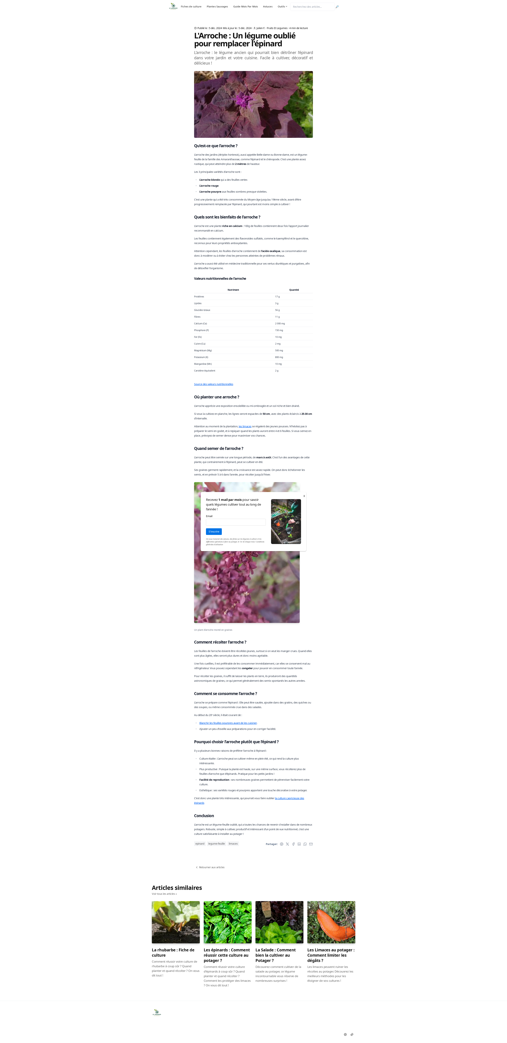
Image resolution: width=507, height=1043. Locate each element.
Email (209, 516)
